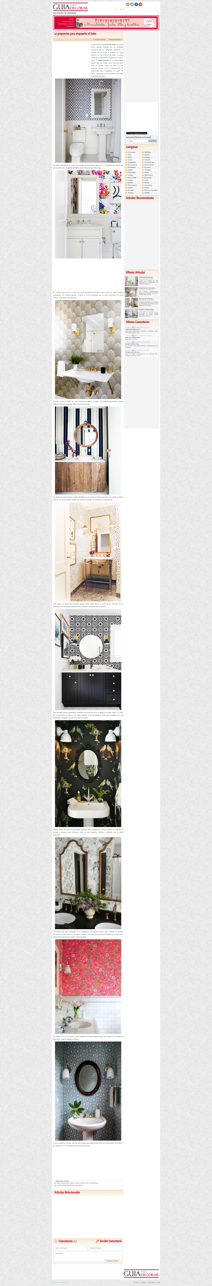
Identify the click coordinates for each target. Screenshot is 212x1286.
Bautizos (147, 155)
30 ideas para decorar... (132, 352)
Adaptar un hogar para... (146, 309)
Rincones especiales (151, 190)
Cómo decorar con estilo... (147, 288)
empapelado (71, 1185)
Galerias (130, 175)
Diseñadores (132, 167)
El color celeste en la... (132, 344)
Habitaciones (148, 175)
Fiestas (146, 172)
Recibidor (131, 190)
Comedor (147, 160)
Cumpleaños (132, 162)
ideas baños (79, 1185)
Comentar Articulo (112, 1261)
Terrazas (130, 193)
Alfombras (147, 152)
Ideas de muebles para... (133, 337)
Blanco (130, 157)
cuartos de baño (61, 1185)
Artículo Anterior (100, 39)
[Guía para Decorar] (70, 7)
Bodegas (147, 157)
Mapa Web (151, 1282)
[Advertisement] (71, 58)
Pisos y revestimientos (91, 1183)
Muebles (130, 182)
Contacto (143, 1282)
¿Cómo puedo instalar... (146, 277)
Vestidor (147, 193)
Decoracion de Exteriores (149, 163)
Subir (158, 1282)
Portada (71, 19)
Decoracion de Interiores (68, 1183)
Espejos (130, 170)
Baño (58, 1183)
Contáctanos (70, 26)
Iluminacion (148, 177)
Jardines (130, 180)
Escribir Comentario (111, 1241)
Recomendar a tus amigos (66, 24)
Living (146, 180)
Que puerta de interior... (146, 299)
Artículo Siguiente (114, 39)
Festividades (132, 172)
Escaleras (147, 167)
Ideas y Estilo (80, 1183)
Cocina (130, 160)
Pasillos (130, 188)
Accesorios (131, 152)
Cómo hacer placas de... (133, 329)
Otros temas (148, 185)
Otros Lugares (132, 185)
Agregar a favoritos (68, 21)
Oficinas (147, 182)
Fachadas (147, 170)
